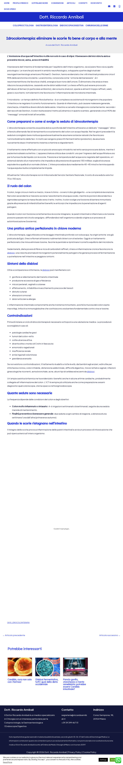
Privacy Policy (74, 752)
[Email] (109, 6)
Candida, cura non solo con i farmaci (20, 680)
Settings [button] (103, 760)
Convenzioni (57, 3)
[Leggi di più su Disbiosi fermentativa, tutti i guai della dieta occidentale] (47, 666)
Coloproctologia (23, 25)
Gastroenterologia (47, 25)
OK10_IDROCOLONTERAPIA (18, 623)
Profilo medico (20, 3)
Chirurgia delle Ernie (97, 25)
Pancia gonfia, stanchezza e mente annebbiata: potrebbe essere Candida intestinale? (74, 684)
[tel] (114, 6)
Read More (7, 762)
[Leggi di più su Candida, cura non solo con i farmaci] (20, 666)
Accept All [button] (115, 760)
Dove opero (10, 9)
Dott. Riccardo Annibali (61, 17)
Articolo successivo (109, 635)
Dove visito (96, 3)
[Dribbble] (119, 6)
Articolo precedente (14, 635)
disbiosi (11, 252)
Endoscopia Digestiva (71, 25)
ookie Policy (90, 752)
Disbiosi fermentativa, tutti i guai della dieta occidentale (46, 682)
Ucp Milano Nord (40, 3)
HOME (6, 3)
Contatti (83, 3)
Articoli (71, 3)
